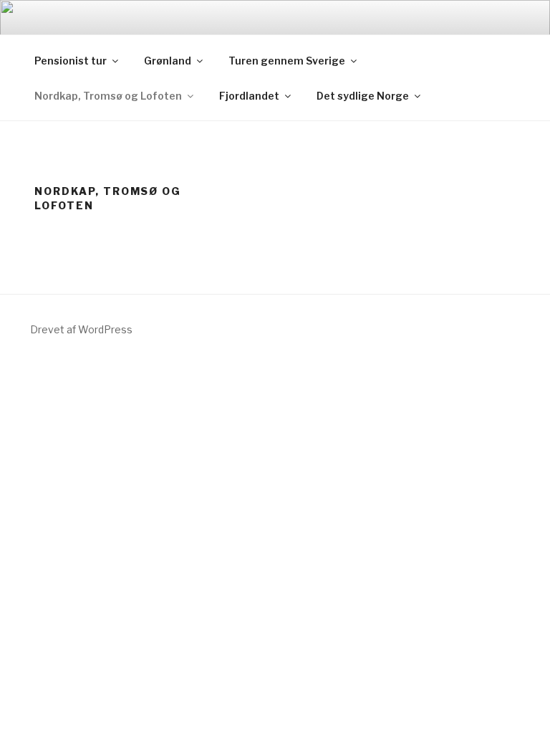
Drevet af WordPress (81, 329)
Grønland (167, 60)
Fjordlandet (249, 96)
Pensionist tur (70, 60)
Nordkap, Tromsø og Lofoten (108, 96)
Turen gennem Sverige (286, 60)
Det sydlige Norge (363, 96)
